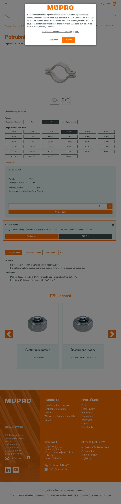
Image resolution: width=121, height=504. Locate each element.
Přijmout (68, 40)
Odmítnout (53, 40)
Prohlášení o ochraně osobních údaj (57, 32)
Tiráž (77, 32)
